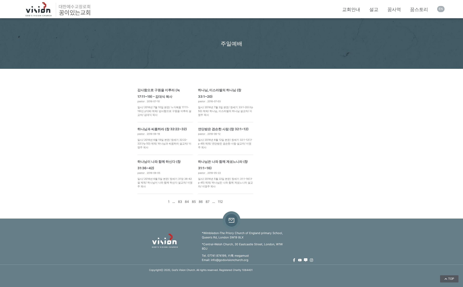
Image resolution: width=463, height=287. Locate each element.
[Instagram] (311, 260)
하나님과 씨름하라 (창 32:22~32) (162, 129)
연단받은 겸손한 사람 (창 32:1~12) (223, 129)
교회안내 (351, 9)
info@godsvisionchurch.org (229, 260)
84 (187, 202)
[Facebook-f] (294, 260)
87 (207, 202)
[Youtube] (300, 260)
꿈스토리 (419, 9)
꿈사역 (394, 9)
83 (180, 202)
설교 (373, 9)
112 (220, 202)
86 (201, 202)
